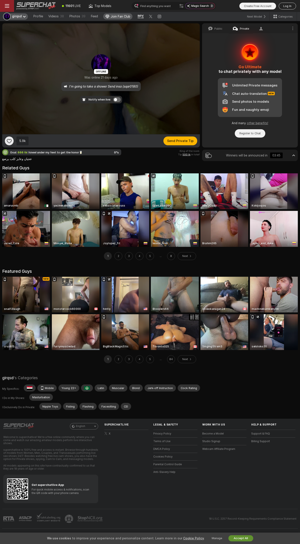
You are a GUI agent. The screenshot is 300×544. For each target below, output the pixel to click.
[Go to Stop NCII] (90, 518)
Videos (56, 16)
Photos (77, 16)
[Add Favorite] (9, 140)
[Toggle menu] (7, 6)
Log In (287, 6)
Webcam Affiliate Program (218, 449)
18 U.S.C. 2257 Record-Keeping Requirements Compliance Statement (252, 518)
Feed (94, 16)
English (80, 426)
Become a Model (213, 433)
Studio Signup (211, 441)
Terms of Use (161, 441)
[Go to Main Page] (36, 6)
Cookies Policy (163, 456)
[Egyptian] (30, 387)
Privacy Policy (162, 433)
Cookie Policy (193, 538)
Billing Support (260, 441)
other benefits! (257, 123)
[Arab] (87, 387)
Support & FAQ (260, 433)
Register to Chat (250, 133)
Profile (38, 16)
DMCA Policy (161, 449)
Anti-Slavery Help (164, 472)
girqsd (8, 377)
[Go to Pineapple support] (69, 519)
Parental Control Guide (167, 464)
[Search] (181, 6)
